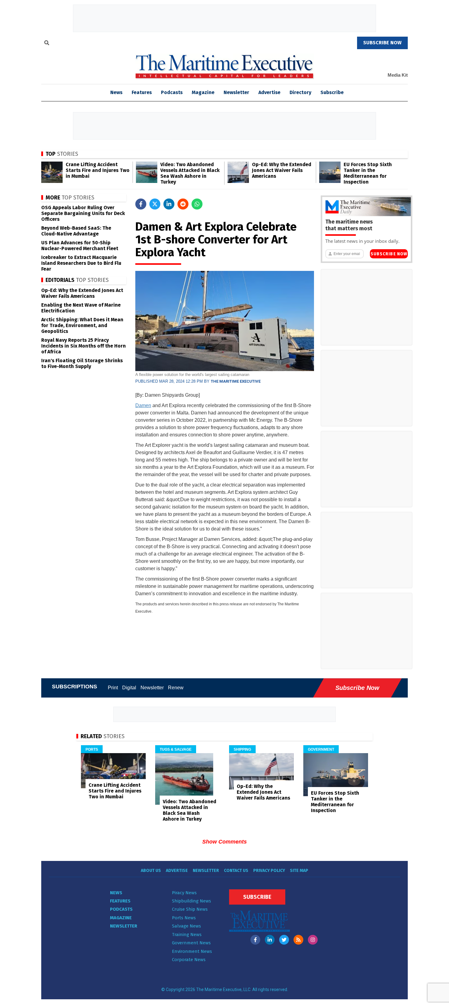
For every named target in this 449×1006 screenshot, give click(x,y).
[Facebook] (255, 940)
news (116, 92)
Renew (176, 687)
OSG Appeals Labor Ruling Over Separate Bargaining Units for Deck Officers (83, 213)
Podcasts (172, 92)
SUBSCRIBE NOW (382, 43)
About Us (151, 870)
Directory (300, 92)
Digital (129, 687)
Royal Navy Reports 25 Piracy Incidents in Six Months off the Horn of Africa (83, 346)
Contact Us (236, 870)
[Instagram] (313, 940)
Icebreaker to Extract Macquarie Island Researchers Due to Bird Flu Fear (81, 263)
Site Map (299, 870)
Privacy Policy (269, 870)
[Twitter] (284, 940)
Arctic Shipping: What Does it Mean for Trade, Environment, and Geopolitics (82, 325)
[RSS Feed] (298, 940)
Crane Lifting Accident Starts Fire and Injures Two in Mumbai (98, 170)
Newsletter (236, 92)
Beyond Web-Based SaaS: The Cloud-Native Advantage (76, 231)
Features (142, 92)
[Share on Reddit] (182, 204)
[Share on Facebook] (140, 204)
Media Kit (398, 75)
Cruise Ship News (190, 909)
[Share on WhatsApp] (197, 204)
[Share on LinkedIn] (168, 204)
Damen (143, 405)
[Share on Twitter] (154, 204)
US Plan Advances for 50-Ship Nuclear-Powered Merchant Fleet (79, 245)
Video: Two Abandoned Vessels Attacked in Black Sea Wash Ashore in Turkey (190, 173)
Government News (191, 943)
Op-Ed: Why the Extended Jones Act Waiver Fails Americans (281, 170)
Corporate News (189, 959)
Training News (187, 934)
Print (113, 687)
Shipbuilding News (191, 901)
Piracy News (184, 892)
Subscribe (332, 92)
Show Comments (224, 842)
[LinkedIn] (270, 940)
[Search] (46, 43)
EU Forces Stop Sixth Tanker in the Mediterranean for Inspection (368, 173)
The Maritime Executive (236, 381)
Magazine (203, 92)
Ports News (184, 917)
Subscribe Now (389, 254)
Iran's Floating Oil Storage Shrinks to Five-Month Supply (82, 363)
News (116, 892)
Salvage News (186, 926)
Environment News (192, 951)
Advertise (269, 92)
